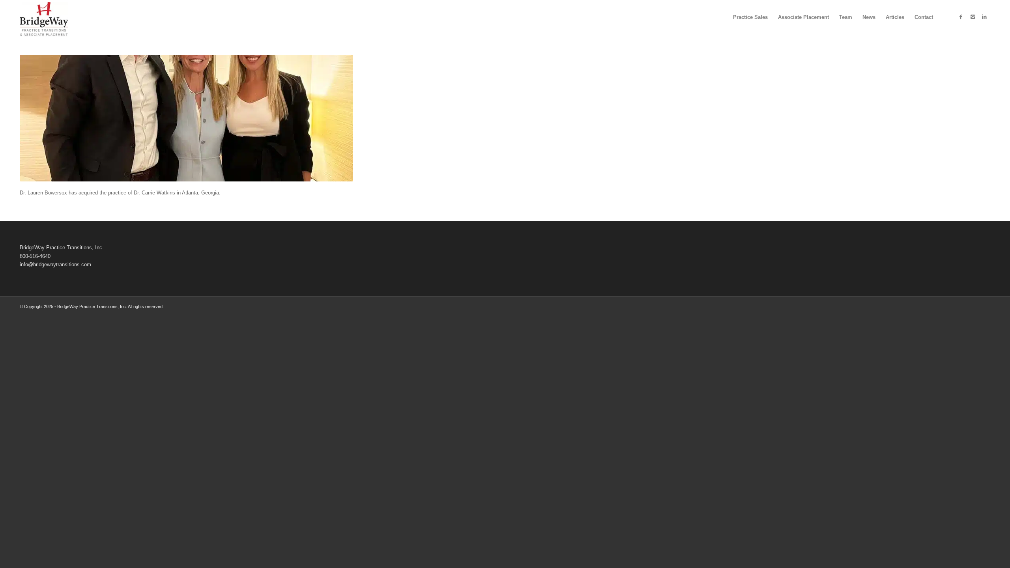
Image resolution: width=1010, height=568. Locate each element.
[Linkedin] (984, 17)
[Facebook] (961, 17)
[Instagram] (972, 17)
